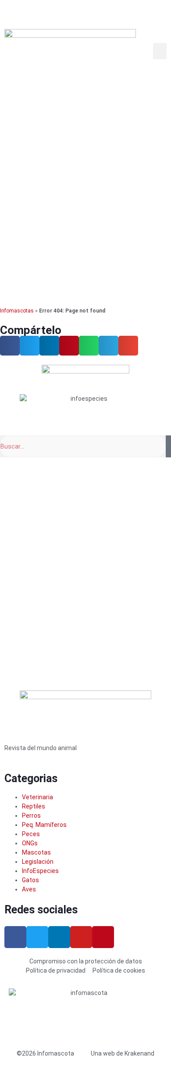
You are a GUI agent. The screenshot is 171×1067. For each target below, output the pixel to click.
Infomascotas (17, 311)
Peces (31, 833)
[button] (160, 51)
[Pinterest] (103, 937)
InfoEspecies (40, 870)
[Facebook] (15, 937)
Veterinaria (37, 797)
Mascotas (36, 852)
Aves (29, 889)
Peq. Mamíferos (44, 824)
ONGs (30, 843)
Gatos (30, 880)
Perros (31, 815)
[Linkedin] (59, 937)
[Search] (168, 446)
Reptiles (33, 806)
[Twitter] (37, 937)
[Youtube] (81, 937)
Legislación (37, 861)
